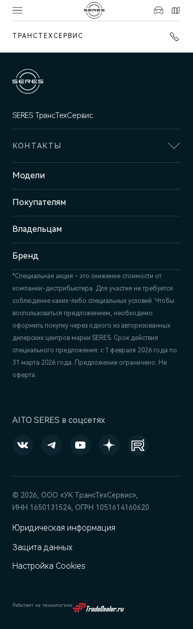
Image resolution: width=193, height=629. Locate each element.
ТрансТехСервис (47, 36)
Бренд (25, 256)
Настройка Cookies (48, 566)
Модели (28, 175)
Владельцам (37, 229)
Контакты (174, 10)
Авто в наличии (157, 10)
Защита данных (42, 547)
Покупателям (39, 202)
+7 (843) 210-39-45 (172, 36)
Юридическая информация (63, 528)
